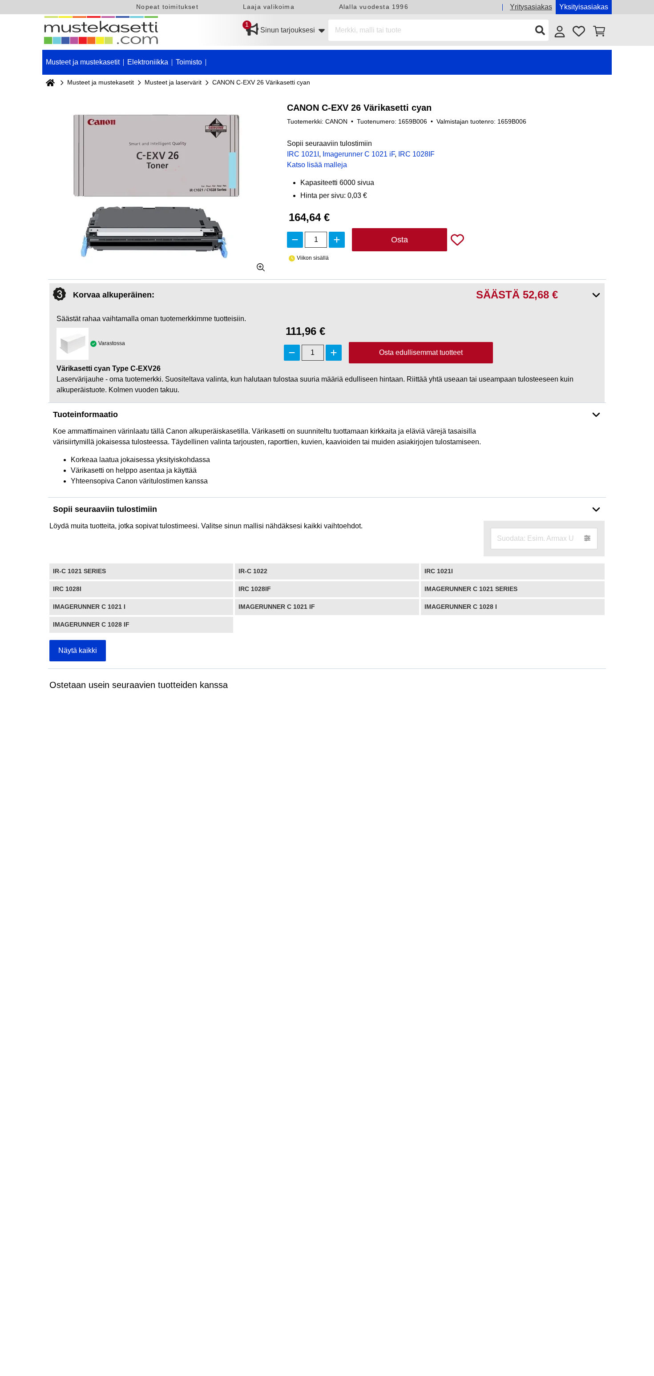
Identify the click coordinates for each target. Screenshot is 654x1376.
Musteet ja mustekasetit (100, 82)
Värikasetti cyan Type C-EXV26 (109, 368)
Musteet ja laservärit (173, 82)
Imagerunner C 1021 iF (359, 154)
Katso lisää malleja (317, 165)
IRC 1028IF (416, 154)
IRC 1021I (303, 154)
